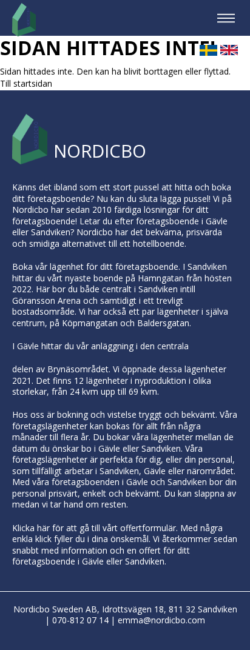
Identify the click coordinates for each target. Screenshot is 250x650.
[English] (229, 53)
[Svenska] (208, 53)
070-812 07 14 (80, 620)
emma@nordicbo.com (161, 620)
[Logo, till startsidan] (24, 19)
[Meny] (226, 18)
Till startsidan (26, 83)
